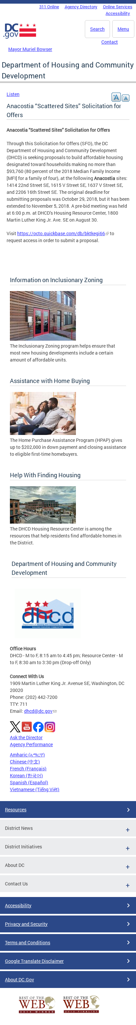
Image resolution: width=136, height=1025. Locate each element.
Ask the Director (26, 737)
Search (97, 29)
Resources (15, 809)
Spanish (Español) (29, 782)
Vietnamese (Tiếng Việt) (34, 789)
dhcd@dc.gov (38, 711)
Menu (123, 29)
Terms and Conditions (27, 942)
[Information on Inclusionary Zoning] (43, 339)
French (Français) (28, 768)
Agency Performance (31, 744)
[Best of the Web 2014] (37, 1013)
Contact (109, 42)
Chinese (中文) (25, 761)
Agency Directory (81, 7)
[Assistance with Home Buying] (43, 433)
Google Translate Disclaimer (34, 961)
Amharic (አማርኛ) (27, 754)
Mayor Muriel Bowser (30, 49)
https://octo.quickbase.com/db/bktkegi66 (61, 233)
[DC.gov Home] (19, 37)
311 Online (49, 7)
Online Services (117, 7)
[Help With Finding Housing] (43, 522)
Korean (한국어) (26, 775)
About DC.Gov (19, 979)
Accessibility (118, 13)
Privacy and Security (26, 924)
